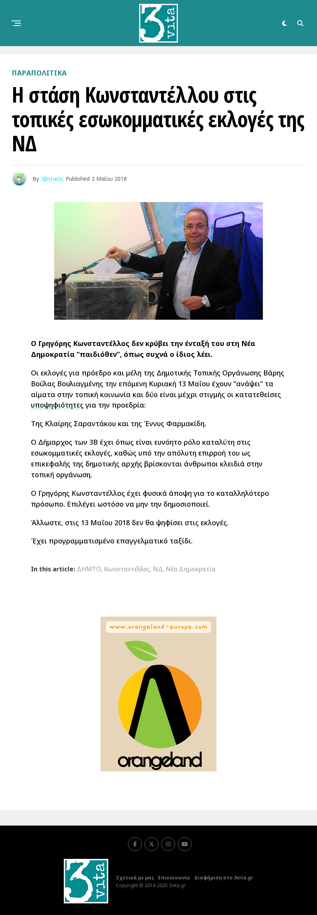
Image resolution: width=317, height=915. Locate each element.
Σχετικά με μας (135, 877)
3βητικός (52, 178)
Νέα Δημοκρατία (191, 569)
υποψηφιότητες (57, 405)
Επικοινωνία (174, 877)
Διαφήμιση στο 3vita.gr (223, 877)
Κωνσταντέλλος (127, 569)
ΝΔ (158, 569)
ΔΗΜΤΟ (89, 569)
